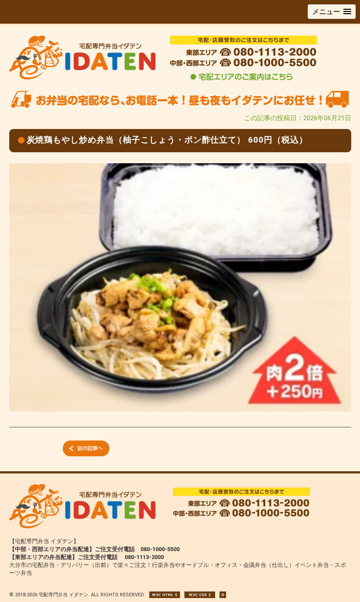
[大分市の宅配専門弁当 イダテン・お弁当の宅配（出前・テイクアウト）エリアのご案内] (241, 79)
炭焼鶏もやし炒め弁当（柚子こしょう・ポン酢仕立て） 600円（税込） (167, 140)
